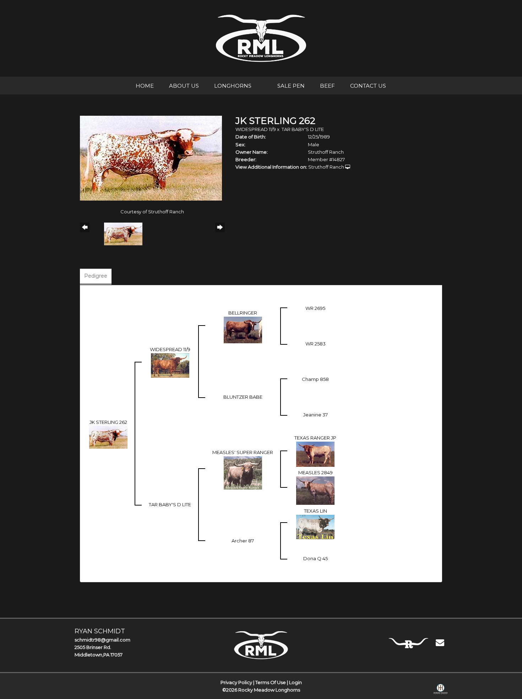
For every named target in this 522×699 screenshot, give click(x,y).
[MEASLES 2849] (315, 490)
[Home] (261, 645)
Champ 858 (315, 379)
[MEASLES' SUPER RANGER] (243, 472)
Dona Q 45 (315, 558)
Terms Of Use (270, 682)
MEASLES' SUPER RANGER (242, 452)
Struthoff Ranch (326, 167)
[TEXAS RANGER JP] (315, 454)
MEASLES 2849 (315, 472)
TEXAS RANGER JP (315, 438)
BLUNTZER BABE (242, 397)
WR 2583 (315, 343)
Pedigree (95, 276)
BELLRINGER (242, 313)
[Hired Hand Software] (440, 690)
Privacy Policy (236, 682)
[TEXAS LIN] (315, 526)
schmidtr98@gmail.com (102, 640)
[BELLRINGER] (243, 329)
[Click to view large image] (151, 157)
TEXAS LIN (315, 511)
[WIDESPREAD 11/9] (170, 365)
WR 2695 (315, 308)
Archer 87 (243, 541)
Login (295, 682)
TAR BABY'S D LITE (303, 129)
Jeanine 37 (315, 414)
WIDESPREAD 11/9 (255, 129)
